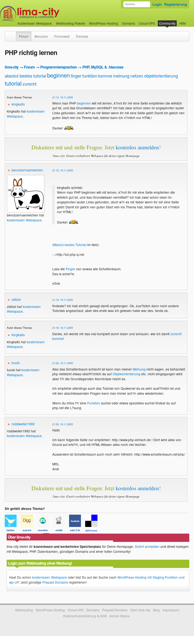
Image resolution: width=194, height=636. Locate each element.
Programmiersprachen (58, 67)
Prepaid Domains (55, 582)
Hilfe (182, 23)
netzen (136, 76)
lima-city (11, 67)
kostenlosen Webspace (24, 220)
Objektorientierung (126, 373)
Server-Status (119, 615)
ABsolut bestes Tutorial (69, 244)
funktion (89, 76)
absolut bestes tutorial (25, 76)
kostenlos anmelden (137, 147)
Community (167, 23)
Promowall (62, 36)
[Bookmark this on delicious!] (92, 531)
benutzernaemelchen (27, 170)
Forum (23, 36)
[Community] (13, 34)
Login (157, 4)
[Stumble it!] (45, 531)
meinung (121, 76)
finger (76, 76)
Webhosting (24, 610)
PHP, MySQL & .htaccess (102, 67)
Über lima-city (140, 610)
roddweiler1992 (23, 423)
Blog (156, 610)
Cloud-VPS (147, 23)
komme (105, 76)
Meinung (139, 369)
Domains (128, 23)
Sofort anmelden (147, 546)
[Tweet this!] (13, 531)
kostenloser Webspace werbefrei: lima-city (47, 13)
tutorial (13, 83)
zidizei (16, 299)
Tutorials (82, 36)
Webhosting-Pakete (70, 23)
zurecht (29, 84)
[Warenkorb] (190, 21)
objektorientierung (161, 76)
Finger (70, 268)
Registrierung (175, 4)
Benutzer (41, 36)
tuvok (16, 362)
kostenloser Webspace (35, 23)
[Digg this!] (29, 531)
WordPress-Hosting (103, 23)
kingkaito (18, 104)
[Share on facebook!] (77, 531)
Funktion (93, 403)
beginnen (58, 75)
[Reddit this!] (61, 531)
